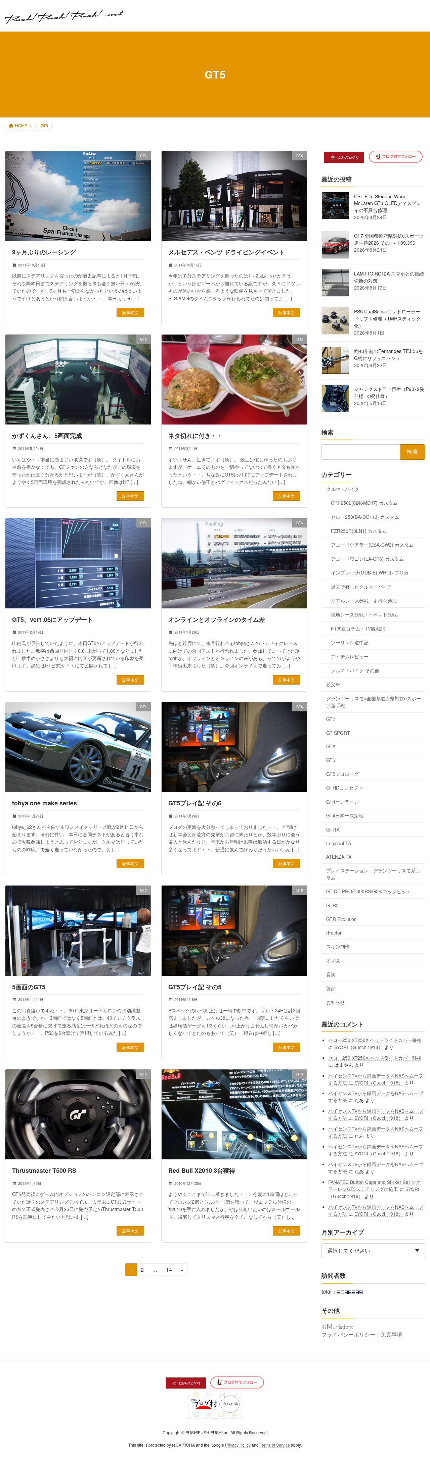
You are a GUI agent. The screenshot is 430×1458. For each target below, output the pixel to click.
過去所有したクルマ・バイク (361, 586)
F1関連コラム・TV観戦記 (358, 628)
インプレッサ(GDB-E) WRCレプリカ (369, 572)
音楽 (331, 974)
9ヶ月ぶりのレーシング (44, 252)
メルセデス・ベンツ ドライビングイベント (226, 252)
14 (169, 1270)
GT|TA (333, 829)
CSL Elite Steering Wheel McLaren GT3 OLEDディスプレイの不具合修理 (387, 203)
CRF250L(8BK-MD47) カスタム (364, 502)
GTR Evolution (341, 918)
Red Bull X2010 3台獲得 (201, 1170)
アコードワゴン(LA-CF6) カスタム (367, 558)
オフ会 (333, 960)
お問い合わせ (337, 1326)
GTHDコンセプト (344, 787)
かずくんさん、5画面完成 (47, 435)
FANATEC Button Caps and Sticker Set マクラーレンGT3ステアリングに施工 (375, 1185)
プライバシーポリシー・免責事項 (361, 1334)
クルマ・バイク (342, 488)
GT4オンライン (342, 801)
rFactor (334, 932)
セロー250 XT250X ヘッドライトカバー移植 (375, 1039)
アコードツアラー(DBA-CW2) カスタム (372, 544)
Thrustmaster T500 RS (44, 1170)
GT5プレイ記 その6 (194, 803)
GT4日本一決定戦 (344, 815)
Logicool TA (338, 843)
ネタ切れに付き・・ (195, 435)
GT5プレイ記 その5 (194, 987)
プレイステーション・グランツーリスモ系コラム (373, 874)
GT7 (330, 719)
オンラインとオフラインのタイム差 (216, 619)
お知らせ (335, 1002)
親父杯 (333, 684)
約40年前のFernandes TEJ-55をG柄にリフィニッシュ (388, 354)
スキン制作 (338, 946)
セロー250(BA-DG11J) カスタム (365, 516)
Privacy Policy (238, 1445)
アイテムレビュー (350, 656)
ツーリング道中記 (350, 642)
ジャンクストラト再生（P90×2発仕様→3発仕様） (389, 392)
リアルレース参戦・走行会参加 (364, 600)
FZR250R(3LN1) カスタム (359, 530)
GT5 (330, 760)
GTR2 (332, 905)
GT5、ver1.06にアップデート (52, 619)
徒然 (331, 988)
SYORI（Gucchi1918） (359, 1046)
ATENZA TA (338, 856)
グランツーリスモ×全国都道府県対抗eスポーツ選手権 (373, 701)
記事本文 (130, 312)
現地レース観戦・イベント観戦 (364, 614)
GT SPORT (338, 732)
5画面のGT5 (28, 987)
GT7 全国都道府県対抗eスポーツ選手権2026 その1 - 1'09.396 (389, 239)
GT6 (330, 746)
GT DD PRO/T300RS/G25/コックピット (368, 891)
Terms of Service (275, 1445)
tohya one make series (44, 803)
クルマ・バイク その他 (355, 670)
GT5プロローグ (342, 773)
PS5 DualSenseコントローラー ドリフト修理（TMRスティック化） (387, 318)
